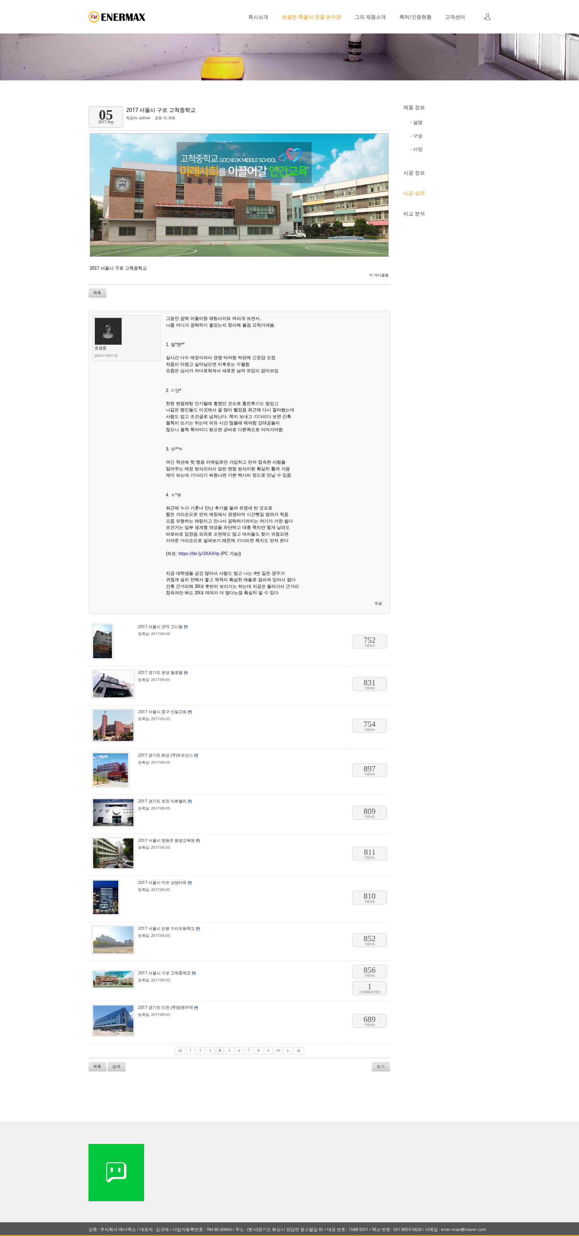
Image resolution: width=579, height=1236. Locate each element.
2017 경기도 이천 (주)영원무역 (165, 1007)
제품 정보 (414, 107)
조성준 (100, 348)
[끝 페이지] (298, 1050)
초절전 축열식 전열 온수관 (311, 16)
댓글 (378, 603)
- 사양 (416, 149)
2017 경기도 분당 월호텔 (160, 672)
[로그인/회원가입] (487, 16)
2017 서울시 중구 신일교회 (162, 711)
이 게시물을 (379, 275)
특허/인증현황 (415, 16)
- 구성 (416, 135)
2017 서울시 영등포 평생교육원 (166, 840)
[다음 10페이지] (287, 1050)
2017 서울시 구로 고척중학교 (161, 110)
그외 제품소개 (370, 16)
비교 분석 (414, 213)
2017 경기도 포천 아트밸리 (162, 801)
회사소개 (258, 16)
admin (144, 117)
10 (278, 1050)
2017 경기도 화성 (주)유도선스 (165, 755)
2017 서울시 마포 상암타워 (162, 882)
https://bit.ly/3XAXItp (199, 553)
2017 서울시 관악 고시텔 (160, 626)
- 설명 (416, 122)
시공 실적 (414, 193)
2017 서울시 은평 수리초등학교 (166, 928)
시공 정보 (414, 172)
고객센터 (455, 16)
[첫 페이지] (180, 1050)
